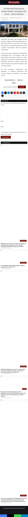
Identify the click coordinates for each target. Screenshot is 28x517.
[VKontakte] (21, 92)
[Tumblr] (11, 92)
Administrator (5, 17)
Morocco (20, 80)
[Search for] (26, 2)
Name (2, 121)
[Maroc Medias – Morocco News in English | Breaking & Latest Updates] (14, 2)
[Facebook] (2, 92)
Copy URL (22, 87)
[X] (5, 92)
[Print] (2, 95)
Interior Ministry (10, 80)
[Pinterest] (14, 92)
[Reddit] (17, 92)
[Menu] (1, 2)
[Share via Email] (24, 92)
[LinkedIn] (8, 92)
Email (2, 126)
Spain (14, 83)
